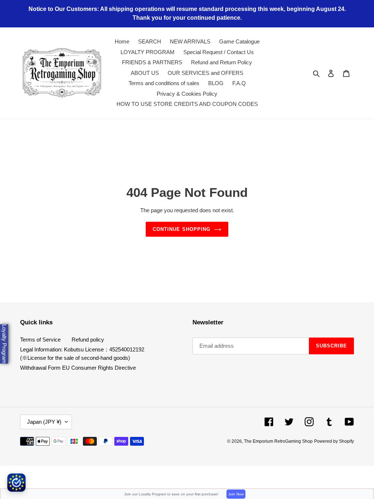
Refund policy (88, 339)
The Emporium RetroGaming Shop (278, 441)
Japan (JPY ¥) (44, 422)
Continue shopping (181, 229)
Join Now (236, 494)
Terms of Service (40, 339)
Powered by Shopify (334, 441)
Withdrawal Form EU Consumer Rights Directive (78, 368)
